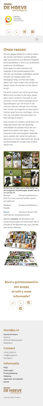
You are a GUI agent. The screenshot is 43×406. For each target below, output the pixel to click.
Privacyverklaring (10, 373)
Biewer (11, 212)
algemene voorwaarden (13, 379)
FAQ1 (6, 368)
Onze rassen (8, 370)
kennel (6, 382)
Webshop (7, 376)
